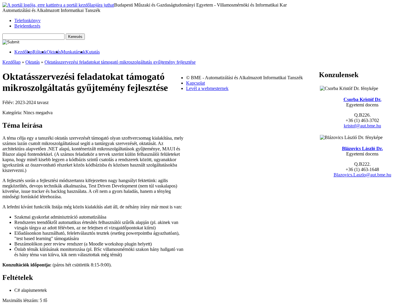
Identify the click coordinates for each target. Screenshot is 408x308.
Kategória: (12, 112)
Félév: (8, 102)
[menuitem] (23, 52)
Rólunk (40, 51)
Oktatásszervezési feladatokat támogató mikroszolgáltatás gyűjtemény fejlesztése (120, 62)
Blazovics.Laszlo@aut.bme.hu (362, 174)
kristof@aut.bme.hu (362, 125)
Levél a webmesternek (207, 88)
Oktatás (54, 51)
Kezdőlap (23, 51)
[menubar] (51, 52)
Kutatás (92, 51)
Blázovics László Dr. (362, 148)
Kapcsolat (195, 83)
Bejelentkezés (27, 25)
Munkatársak (73, 51)
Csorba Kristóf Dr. (362, 99)
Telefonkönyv (27, 20)
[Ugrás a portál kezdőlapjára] (58, 5)
